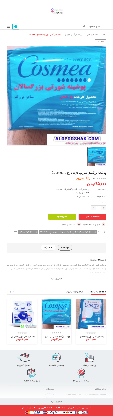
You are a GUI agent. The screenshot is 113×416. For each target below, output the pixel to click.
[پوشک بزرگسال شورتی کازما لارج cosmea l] (56, 314)
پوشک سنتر (26, 408)
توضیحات (65, 247)
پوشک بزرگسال (92, 35)
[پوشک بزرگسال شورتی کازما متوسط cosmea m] (91, 314)
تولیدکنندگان (49, 394)
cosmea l (44, 231)
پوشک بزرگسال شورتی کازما (28, 231)
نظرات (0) (48, 247)
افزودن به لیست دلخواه (91, 224)
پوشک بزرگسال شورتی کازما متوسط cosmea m (85, 336)
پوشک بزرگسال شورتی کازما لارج (85, 231)
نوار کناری (99, 42)
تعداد (104, 203)
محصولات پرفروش (74, 292)
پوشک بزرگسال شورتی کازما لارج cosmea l (44, 35)
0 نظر (94, 179)
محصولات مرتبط (98, 292)
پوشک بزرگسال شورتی (73, 35)
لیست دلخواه (49, 397)
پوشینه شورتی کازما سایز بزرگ (61, 231)
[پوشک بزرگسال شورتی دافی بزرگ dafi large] (22, 314)
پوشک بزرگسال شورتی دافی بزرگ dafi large (18, 336)
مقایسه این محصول (68, 224)
